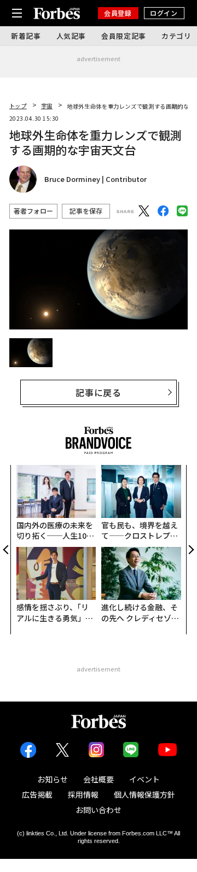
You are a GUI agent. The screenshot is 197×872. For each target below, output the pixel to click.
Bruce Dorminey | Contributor (95, 179)
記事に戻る (98, 392)
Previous (7, 549)
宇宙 (47, 106)
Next (189, 549)
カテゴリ (176, 36)
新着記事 (26, 36)
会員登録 (117, 12)
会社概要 (98, 779)
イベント (144, 779)
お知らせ (52, 779)
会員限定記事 (123, 36)
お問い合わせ (98, 809)
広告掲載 (37, 794)
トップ (18, 106)
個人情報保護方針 (144, 794)
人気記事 (71, 36)
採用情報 (83, 794)
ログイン (163, 12)
